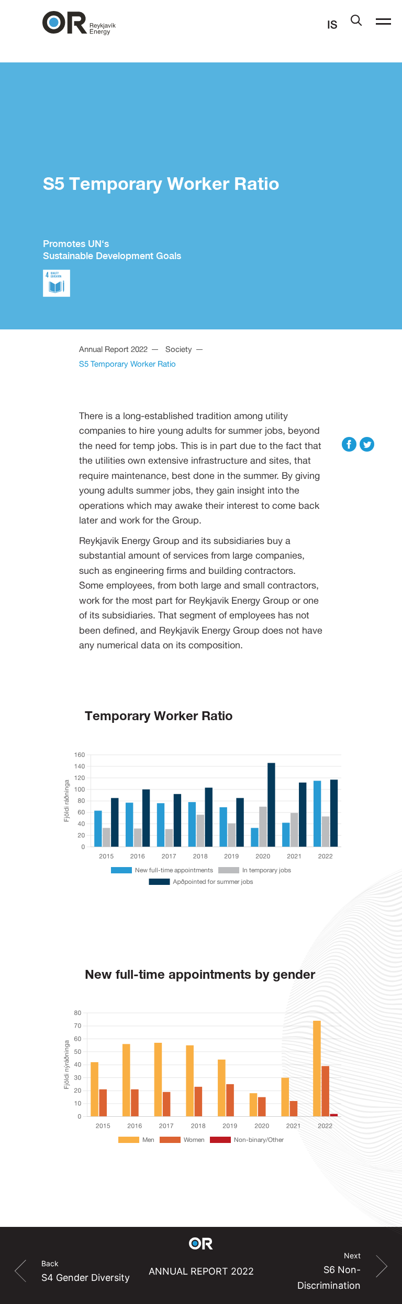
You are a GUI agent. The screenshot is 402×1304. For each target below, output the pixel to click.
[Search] (356, 22)
